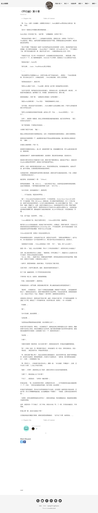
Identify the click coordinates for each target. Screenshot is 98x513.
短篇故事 (73, 3)
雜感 (86, 3)
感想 (79, 3)
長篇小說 (57, 3)
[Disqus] (49, 467)
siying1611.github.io (53, 506)
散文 (65, 3)
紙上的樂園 (4, 3)
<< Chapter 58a (26, 18)
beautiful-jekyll (52, 508)
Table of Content (49, 18)
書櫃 (93, 3)
